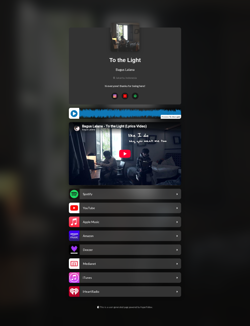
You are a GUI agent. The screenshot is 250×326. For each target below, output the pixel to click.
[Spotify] (135, 96)
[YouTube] (125, 96)
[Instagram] (114, 96)
